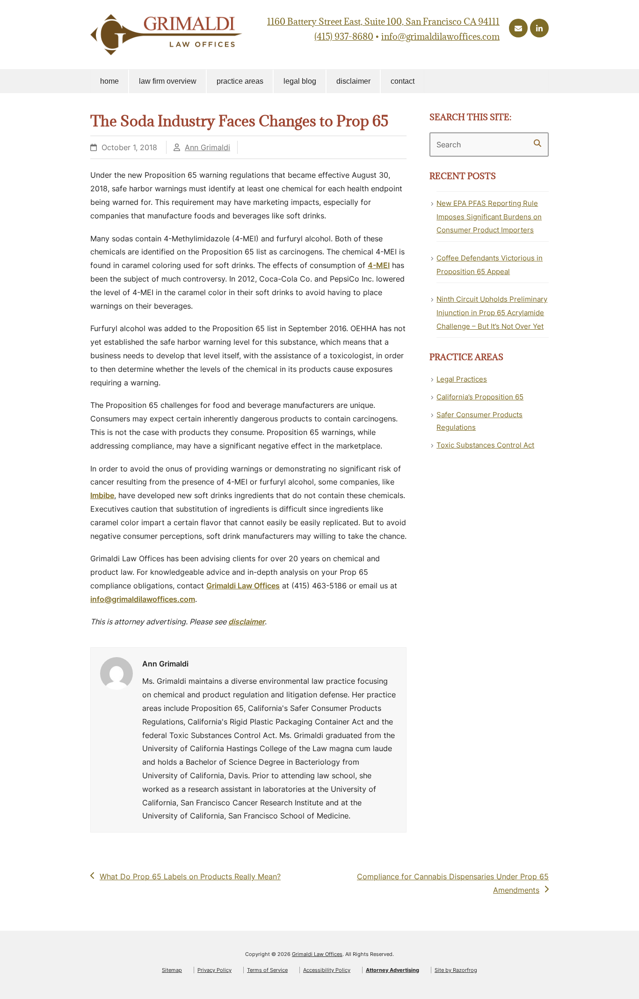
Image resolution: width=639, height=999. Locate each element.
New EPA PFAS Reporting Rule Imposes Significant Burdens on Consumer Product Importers (489, 217)
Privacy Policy (214, 970)
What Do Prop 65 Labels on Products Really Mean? (190, 877)
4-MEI (379, 265)
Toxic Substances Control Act (485, 445)
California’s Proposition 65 (479, 396)
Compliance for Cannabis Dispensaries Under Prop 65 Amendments (452, 883)
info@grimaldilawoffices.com (440, 36)
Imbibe (102, 495)
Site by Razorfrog (456, 970)
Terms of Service (267, 970)
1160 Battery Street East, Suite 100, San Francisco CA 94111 (383, 21)
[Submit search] (537, 143)
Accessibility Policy (326, 970)
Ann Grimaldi (207, 147)
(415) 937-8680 (343, 36)
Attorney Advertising (392, 970)
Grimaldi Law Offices (243, 585)
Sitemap (172, 970)
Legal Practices (461, 379)
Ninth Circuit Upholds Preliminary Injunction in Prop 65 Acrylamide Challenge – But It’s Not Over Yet (491, 313)
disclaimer (246, 621)
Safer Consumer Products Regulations (479, 421)
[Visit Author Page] (116, 673)
